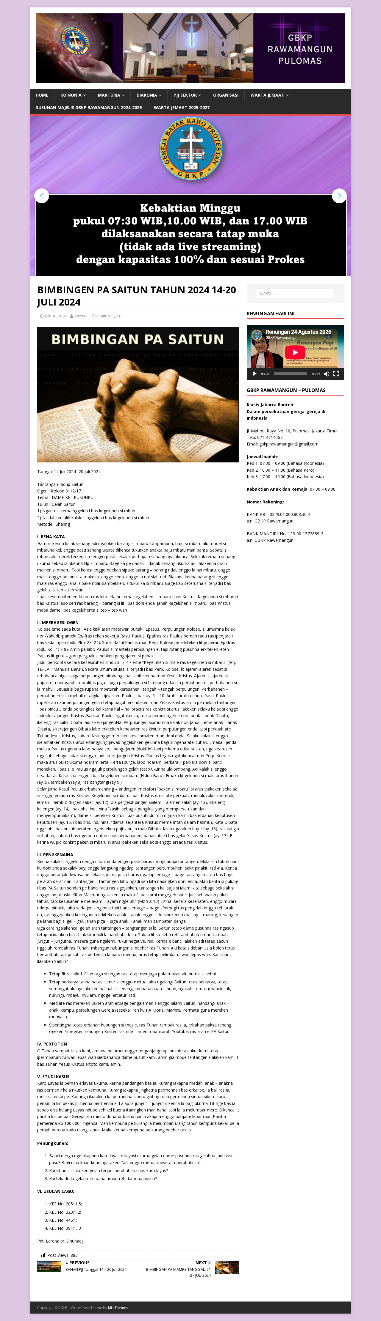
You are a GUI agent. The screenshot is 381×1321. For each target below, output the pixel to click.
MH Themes (118, 1307)
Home (42, 95)
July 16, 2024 (55, 316)
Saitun (104, 316)
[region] (190, 196)
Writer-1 (81, 316)
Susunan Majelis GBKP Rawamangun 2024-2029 (89, 107)
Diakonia (147, 95)
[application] (295, 352)
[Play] (254, 374)
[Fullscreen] (336, 374)
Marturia (109, 95)
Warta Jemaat (267, 95)
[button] (41, 195)
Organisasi (225, 95)
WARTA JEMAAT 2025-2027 (182, 107)
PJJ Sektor (185, 95)
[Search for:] (295, 293)
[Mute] (327, 374)
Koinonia (71, 95)
